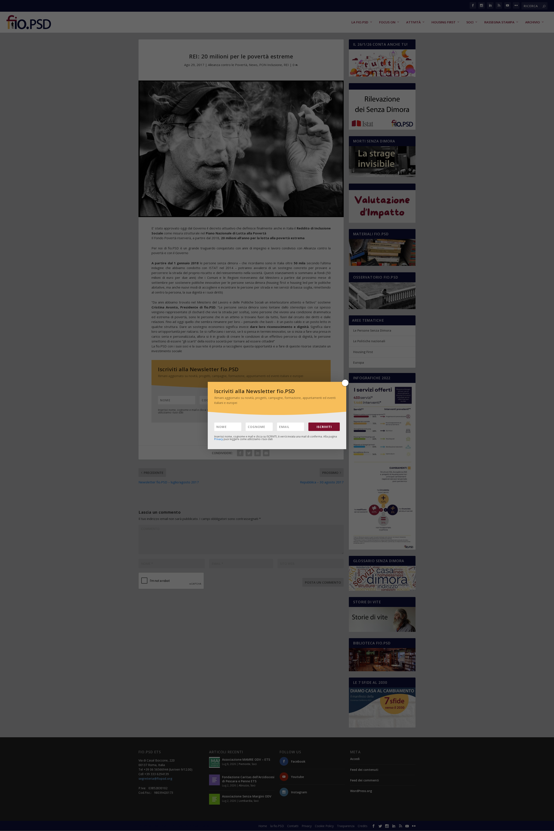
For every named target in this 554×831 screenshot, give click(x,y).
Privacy (218, 439)
